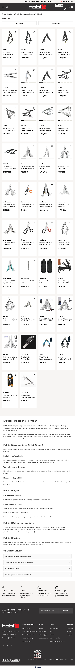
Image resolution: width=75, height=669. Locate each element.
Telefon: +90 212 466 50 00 (9, 634)
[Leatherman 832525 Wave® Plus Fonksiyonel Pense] (65, 190)
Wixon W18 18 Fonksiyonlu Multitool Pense (64, 358)
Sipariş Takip (42, 631)
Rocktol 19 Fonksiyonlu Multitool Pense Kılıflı (28, 320)
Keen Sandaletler (26, 641)
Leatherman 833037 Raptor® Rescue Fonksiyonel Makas (27, 244)
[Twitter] (7, 645)
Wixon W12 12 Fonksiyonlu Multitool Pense (45, 358)
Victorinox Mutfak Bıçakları (29, 631)
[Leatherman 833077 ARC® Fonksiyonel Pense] (65, 228)
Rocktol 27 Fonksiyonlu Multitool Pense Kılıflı (65, 320)
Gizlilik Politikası (54, 628)
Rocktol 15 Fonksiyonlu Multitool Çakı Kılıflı (65, 282)
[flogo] (11, 626)
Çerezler (52, 635)
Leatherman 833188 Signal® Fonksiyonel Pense (9, 282)
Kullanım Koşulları (55, 638)
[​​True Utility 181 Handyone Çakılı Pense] (28, 380)
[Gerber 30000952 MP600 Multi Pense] (65, 37)
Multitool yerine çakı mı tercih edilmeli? (18, 574)
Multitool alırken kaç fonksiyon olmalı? (18, 556)
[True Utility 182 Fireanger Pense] (28, 342)
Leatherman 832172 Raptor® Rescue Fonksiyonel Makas (27, 206)
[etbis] (37, 654)
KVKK (52, 631)
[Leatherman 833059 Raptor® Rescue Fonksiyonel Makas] (46, 228)
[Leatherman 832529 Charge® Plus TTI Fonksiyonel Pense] (10, 228)
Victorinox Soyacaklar (28, 635)
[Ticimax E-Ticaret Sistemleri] (37, 667)
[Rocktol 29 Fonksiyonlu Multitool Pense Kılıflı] (10, 342)
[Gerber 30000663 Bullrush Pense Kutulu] (46, 37)
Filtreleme (56, 23)
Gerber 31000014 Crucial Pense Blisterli (27, 91)
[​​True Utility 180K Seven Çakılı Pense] (10, 380)
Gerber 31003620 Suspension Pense (45, 129)
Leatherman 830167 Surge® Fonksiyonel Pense (27, 168)
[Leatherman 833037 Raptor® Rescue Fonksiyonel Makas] (28, 228)
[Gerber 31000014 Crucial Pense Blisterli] (28, 75)
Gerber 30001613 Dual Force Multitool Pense (10, 91)
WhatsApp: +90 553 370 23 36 (10, 631)
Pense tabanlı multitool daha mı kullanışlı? (19, 562)
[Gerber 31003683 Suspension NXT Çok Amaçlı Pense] (65, 113)
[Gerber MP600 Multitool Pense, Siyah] (10, 151)
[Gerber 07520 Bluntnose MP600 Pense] (10, 37)
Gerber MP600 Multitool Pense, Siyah (10, 167)
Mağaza (69, 635)
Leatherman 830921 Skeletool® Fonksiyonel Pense (45, 168)
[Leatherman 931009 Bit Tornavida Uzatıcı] (28, 266)
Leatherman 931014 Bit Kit (45, 282)
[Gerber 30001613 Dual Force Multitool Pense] (10, 75)
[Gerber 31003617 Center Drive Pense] (28, 113)
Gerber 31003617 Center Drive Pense (27, 129)
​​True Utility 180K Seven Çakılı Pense (10, 396)
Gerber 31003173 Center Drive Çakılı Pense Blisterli (63, 92)
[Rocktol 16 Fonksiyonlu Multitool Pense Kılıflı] (10, 304)
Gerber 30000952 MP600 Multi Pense (64, 53)
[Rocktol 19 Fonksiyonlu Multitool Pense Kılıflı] (28, 304)
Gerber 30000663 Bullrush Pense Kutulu (46, 53)
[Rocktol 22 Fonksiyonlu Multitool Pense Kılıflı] (46, 304)
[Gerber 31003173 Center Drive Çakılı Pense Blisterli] (65, 75)
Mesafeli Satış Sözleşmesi (57, 641)
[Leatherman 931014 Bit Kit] (46, 266)
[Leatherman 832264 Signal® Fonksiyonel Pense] (46, 190)
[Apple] (6, 660)
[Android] (15, 660)
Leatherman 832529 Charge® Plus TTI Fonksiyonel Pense (9, 244)
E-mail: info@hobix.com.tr (9, 638)
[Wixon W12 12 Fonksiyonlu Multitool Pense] (46, 342)
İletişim (69, 631)
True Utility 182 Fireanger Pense (26, 358)
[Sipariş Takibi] (65, 8)
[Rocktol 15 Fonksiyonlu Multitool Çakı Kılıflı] (65, 266)
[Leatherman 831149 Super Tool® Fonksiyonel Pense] (65, 151)
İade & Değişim (43, 635)
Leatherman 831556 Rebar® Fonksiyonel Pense (9, 206)
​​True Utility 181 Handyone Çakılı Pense (28, 396)
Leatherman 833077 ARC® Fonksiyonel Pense (64, 244)
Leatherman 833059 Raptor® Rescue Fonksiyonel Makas (45, 244)
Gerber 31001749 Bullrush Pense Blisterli (46, 91)
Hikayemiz (70, 628)
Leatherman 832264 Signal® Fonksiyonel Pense (45, 206)
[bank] (61, 659)
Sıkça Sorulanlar (43, 638)
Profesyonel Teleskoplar (28, 638)
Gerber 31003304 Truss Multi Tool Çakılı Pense (9, 130)
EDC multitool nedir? (12, 568)
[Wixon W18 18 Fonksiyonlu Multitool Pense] (65, 342)
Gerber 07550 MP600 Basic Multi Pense (27, 53)
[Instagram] (11, 645)
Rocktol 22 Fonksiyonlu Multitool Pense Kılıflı (46, 320)
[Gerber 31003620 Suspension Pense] (46, 113)
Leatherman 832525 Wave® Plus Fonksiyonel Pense (64, 206)
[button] (23, 82)
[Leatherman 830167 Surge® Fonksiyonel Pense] (28, 151)
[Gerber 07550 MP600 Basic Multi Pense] (28, 37)
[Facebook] (3, 645)
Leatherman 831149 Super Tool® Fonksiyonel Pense (64, 168)
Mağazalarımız (68, 1)
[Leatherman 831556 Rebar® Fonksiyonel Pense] (10, 190)
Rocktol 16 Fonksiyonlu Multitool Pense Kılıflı (10, 320)
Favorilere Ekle (15, 32)
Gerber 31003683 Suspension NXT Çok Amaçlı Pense (64, 130)
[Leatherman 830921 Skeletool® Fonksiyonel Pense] (46, 151)
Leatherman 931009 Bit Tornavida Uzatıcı (27, 282)
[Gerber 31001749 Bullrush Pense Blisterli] (46, 75)
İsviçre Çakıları (26, 628)
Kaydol (65, 610)
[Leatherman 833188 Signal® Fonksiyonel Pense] (10, 266)
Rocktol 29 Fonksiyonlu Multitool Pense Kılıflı (10, 358)
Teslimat (41, 628)
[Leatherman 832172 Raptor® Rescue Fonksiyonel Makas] (28, 190)
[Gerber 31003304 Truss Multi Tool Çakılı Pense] (10, 113)
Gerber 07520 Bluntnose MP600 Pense (8, 53)
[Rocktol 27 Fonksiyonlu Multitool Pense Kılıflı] (65, 304)
